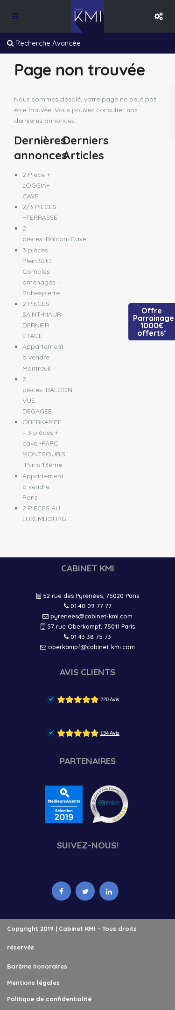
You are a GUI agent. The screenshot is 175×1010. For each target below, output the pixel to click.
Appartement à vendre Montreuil (42, 357)
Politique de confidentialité (49, 999)
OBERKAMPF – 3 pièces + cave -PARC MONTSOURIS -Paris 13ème (43, 443)
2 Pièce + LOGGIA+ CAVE (36, 185)
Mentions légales (33, 982)
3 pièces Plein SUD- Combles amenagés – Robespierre (41, 271)
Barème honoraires (37, 966)
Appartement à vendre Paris (42, 487)
